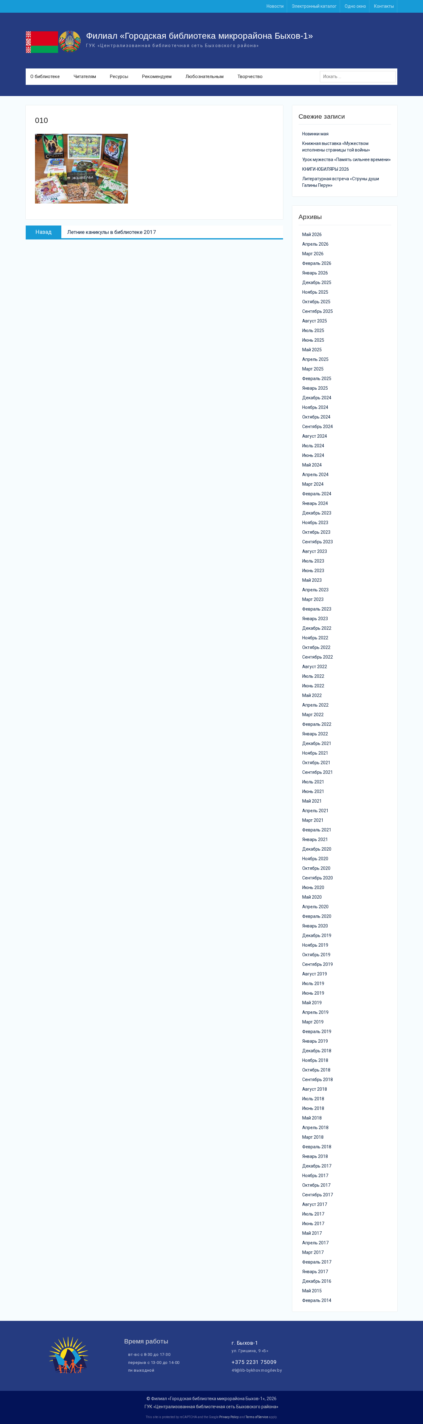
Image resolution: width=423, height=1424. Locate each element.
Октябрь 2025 (316, 301)
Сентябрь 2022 (317, 657)
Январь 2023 (315, 618)
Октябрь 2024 (316, 416)
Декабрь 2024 (316, 397)
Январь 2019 (315, 1041)
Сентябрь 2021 (317, 772)
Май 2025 (312, 349)
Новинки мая (315, 133)
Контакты (384, 6)
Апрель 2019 (315, 1012)
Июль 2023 (313, 561)
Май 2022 (312, 695)
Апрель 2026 (315, 244)
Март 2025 (313, 368)
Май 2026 (312, 234)
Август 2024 (314, 436)
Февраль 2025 (316, 378)
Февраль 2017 (316, 1262)
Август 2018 (314, 1089)
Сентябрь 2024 (317, 426)
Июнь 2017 (313, 1223)
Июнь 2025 (313, 340)
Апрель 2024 (315, 474)
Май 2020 (312, 897)
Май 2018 (312, 1117)
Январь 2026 (315, 272)
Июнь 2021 (313, 791)
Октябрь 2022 (316, 647)
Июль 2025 (313, 330)
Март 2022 (313, 714)
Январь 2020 (315, 925)
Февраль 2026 (316, 263)
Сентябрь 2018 (317, 1079)
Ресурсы (119, 76)
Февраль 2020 (316, 916)
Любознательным (204, 76)
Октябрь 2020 (316, 868)
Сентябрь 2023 (317, 541)
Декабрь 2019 (316, 935)
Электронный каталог (314, 6)
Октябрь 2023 (316, 532)
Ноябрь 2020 (315, 858)
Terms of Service (257, 1417)
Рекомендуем (157, 76)
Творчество (250, 76)
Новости (275, 6)
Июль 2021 (313, 781)
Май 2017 (312, 1233)
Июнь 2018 (313, 1108)
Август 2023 (314, 551)
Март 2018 (313, 1137)
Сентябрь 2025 (317, 311)
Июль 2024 (313, 445)
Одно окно (355, 6)
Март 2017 (313, 1252)
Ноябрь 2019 (315, 945)
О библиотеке (45, 76)
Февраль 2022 (316, 724)
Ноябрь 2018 (315, 1060)
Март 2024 (313, 484)
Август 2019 (314, 973)
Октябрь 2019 (316, 954)
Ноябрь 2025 (315, 292)
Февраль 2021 (316, 829)
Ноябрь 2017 (315, 1175)
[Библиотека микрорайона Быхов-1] (69, 1371)
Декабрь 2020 (316, 849)
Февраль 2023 (316, 609)
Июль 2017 (313, 1213)
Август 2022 (314, 666)
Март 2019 (313, 1021)
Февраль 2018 (316, 1146)
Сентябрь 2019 (317, 964)
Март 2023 (313, 599)
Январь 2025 (315, 388)
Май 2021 (312, 801)
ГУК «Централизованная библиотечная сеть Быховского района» (211, 1406)
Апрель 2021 (315, 810)
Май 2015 (312, 1290)
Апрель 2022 (315, 705)
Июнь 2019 (313, 993)
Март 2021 (313, 820)
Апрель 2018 (315, 1127)
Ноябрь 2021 (315, 753)
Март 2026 (313, 253)
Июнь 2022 (313, 685)
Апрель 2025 (315, 359)
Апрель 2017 (315, 1242)
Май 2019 (312, 1002)
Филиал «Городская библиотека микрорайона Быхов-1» (199, 36)
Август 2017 (314, 1204)
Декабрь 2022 (316, 628)
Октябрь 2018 (316, 1069)
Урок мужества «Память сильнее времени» (346, 159)
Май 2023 (312, 580)
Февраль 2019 (316, 1031)
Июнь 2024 (313, 455)
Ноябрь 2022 (315, 637)
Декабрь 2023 (316, 512)
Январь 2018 (315, 1156)
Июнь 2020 (313, 887)
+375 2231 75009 (254, 1362)
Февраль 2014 (316, 1300)
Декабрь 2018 (316, 1050)
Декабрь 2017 (316, 1165)
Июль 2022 (313, 676)
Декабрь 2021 (316, 743)
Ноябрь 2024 (315, 407)
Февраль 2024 (316, 493)
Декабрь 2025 (316, 282)
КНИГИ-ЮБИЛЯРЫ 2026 (325, 169)
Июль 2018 (313, 1098)
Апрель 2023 (315, 589)
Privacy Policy (229, 1417)
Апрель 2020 (315, 906)
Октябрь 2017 (316, 1185)
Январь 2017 (315, 1271)
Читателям (85, 76)
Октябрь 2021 (316, 762)
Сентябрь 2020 (317, 877)
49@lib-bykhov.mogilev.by (257, 1370)
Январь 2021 (315, 839)
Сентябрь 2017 (317, 1194)
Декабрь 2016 (316, 1281)
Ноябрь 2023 (315, 522)
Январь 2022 (315, 733)
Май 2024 (312, 464)
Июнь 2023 (313, 570)
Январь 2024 (315, 503)
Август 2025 (314, 320)
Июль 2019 (313, 983)
